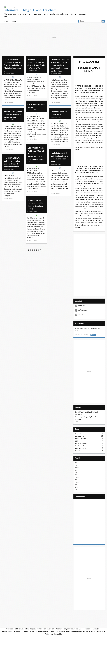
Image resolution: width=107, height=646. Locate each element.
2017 (76, 475)
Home (6, 21)
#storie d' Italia (80, 439)
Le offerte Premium (74, 631)
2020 (76, 468)
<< (24, 250)
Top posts (86, 629)
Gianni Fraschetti (27, 629)
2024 (76, 463)
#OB (76, 441)
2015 (76, 480)
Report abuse (7, 631)
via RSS (80, 314)
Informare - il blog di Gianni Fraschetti (30, 10)
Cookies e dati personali (93, 631)
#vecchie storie (80, 448)
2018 (76, 472)
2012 (76, 487)
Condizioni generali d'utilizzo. (26, 631)
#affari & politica (81, 443)
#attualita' (78, 434)
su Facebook (82, 310)
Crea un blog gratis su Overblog (68, 629)
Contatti (13, 21)
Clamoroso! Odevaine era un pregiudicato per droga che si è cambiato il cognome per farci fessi (60, 65)
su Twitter (81, 306)
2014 (76, 482)
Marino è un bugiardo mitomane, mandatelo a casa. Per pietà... (13, 114)
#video (77, 451)
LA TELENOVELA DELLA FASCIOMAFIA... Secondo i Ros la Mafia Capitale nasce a (13, 65)
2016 (76, 477)
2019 (76, 470)
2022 (76, 465)
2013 (76, 484)
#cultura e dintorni (81, 446)
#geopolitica (79, 436)
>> (45, 250)
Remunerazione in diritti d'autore (52, 631)
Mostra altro (9, 103)
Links (76, 422)
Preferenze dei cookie (53, 634)
